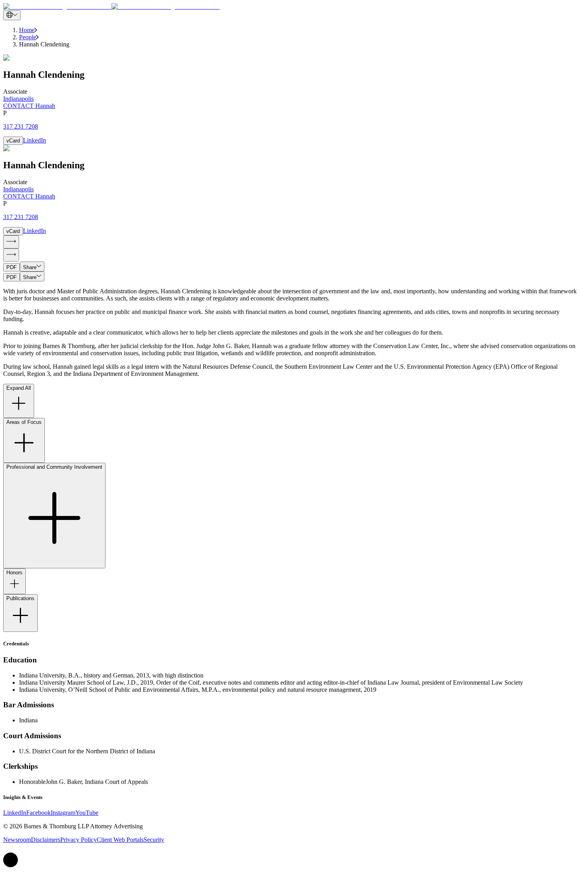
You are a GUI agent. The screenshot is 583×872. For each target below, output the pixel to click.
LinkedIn (34, 140)
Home (27, 30)
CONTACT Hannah (29, 105)
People (27, 37)
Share (29, 267)
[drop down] (12, 15)
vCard (13, 141)
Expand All (18, 388)
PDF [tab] (11, 267)
